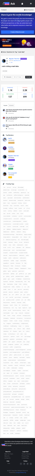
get (16, 273)
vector (28, 420)
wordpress (25, 430)
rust (4, 373)
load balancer (25, 305)
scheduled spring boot (8, 375)
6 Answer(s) (11, 121)
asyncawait (10, 197)
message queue (26, 315)
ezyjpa (17, 260)
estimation (18, 247)
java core (20, 289)
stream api (5, 402)
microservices (27, 318)
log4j (20, 307)
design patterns (6, 237)
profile (11, 347)
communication (27, 216)
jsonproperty (25, 297)
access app (13, 190)
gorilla (12, 276)
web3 (18, 425)
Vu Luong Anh (12, 173)
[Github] (24, 464)
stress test (12, 402)
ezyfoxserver (6, 260)
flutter (12, 265)
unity (21, 417)
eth (23, 247)
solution (28, 383)
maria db (21, 313)
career (20, 210)
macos (24, 310)
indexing (25, 284)
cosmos (9, 226)
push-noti (5, 354)
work (4, 433)
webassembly (6, 428)
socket (8, 383)
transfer (21, 415)
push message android (15, 352)
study (18, 404)
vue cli (26, 423)
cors (4, 226)
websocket (5, 430)
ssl (7, 399)
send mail (5, 378)
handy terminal (26, 279)
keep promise (6, 302)
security (22, 375)
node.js (27, 331)
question (5, 357)
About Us (7, 456)
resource (28, 365)
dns (19, 239)
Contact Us (7, 458)
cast (4, 213)
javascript (16, 292)
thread (17, 409)
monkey (10, 147)
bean (9, 203)
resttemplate (14, 368)
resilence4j (22, 365)
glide (29, 273)
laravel (11, 305)
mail (28, 310)
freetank (24, 265)
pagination (12, 339)
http (29, 281)
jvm (22, 299)
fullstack (17, 268)
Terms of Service (26, 454)
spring (9, 386)
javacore (11, 292)
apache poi (23, 192)
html (25, 281)
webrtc (23, 428)
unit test (16, 417)
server (18, 378)
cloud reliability (6, 216)
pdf (9, 341)
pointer (5, 344)
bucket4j (5, 208)
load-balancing (6, 307)
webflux (13, 428)
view (14, 423)
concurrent (16, 218)
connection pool (7, 221)
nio (23, 331)
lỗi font (4, 310)
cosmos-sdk (15, 226)
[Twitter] (27, 464)
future (29, 268)
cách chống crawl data (10, 66)
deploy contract (27, 234)
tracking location (7, 415)
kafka (29, 299)
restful (8, 368)
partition (5, 341)
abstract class (6, 190)
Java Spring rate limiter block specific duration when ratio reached (19, 110)
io (22, 286)
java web (5, 292)
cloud (21, 213)
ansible (10, 192)
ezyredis (12, 263)
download (10, 242)
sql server (27, 396)
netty (24, 328)
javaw (21, 292)
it (12, 289)
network (28, 328)
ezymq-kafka (23, 260)
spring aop (15, 386)
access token (21, 190)
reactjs (4, 360)
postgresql (10, 344)
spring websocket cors (18, 391)
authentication (26, 197)
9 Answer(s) (11, 113)
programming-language (8, 349)
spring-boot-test (6, 394)
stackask (17, 399)
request (16, 365)
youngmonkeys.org (21, 472)
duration (5, 245)
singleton (10, 381)
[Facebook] (21, 464)
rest (4, 368)
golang (7, 276)
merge (13, 315)
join (13, 294)
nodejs (4, 334)
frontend (11, 268)
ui (7, 417)
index (20, 284)
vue (23, 423)
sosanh (5, 386)
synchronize (24, 404)
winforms (19, 430)
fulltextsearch (23, 268)
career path (26, 210)
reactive (28, 357)
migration (5, 320)
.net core (9, 187)
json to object (18, 297)
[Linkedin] (31, 464)
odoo (21, 334)
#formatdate (20, 187)
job (9, 294)
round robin (25, 370)
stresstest (18, 402)
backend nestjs (12, 200)
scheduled (22, 373)
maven (8, 315)
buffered (11, 208)
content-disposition (17, 221)
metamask (12, 318)
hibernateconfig (19, 281)
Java (11, 62)
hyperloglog (10, 284)
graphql (27, 276)
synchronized (6, 407)
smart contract (24, 381)
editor (14, 245)
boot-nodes (16, 205)
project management (20, 349)
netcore (19, 328)
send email (28, 375)
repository (10, 365)
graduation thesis (19, 276)
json (7, 297)
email (26, 245)
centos (13, 213)
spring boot (22, 386)
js (3, 297)
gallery (4, 271)
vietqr (10, 423)
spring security (22, 388)
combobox (14, 216)
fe (22, 263)
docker (5, 242)
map (16, 313)
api (28, 192)
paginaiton (5, 339)
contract (25, 221)
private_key (26, 344)
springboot (20, 394)
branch (22, 205)
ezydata (5, 258)
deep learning (19, 234)
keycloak (19, 302)
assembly (27, 195)
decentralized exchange (8, 234)
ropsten (19, 370)
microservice (20, 318)
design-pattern (15, 237)
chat (18, 213)
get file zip (21, 273)
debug (24, 231)
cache (4, 210)
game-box (14, 271)
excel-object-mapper (21, 250)
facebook (18, 263)
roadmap (21, 368)
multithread (5, 326)
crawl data (4, 71)
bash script (27, 200)
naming (27, 326)
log (16, 307)
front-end (5, 268)
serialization (12, 378)
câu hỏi (8, 213)
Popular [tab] (5, 105)
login (30, 307)
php (24, 341)
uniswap (11, 417)
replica (4, 365)
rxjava (8, 373)
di (3, 239)
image (15, 284)
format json (17, 265)
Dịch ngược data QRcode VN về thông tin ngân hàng (18, 125)
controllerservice (7, 224)
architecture (9, 195)
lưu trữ (9, 310)
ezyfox (9, 258)
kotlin (24, 302)
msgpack (9, 323)
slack (18, 381)
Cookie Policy (25, 458)
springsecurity (6, 396)
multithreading (13, 326)
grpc (9, 279)
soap (4, 383)
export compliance (13, 255)
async (4, 197)
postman (17, 344)
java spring (26, 289)
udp (4, 417)
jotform (17, 294)
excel (13, 250)
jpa (21, 294)
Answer (28, 77)
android (5, 192)
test (30, 407)
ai (26, 190)
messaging (5, 318)
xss (8, 433)
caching (10, 210)
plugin (28, 341)
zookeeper (17, 433)
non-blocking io (11, 334)
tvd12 (10, 138)
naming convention (7, 328)
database (9, 229)
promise (29, 349)
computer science (7, 218)
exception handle (13, 252)
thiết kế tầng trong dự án (8, 409)
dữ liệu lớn (26, 242)
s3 (11, 373)
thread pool (23, 409)
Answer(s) (8, 77)
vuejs (4, 425)
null (18, 334)
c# (24, 208)
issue (9, 289)
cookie (26, 224)
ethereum (28, 247)
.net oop (14, 187)
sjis (15, 381)
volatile (18, 423)
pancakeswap (19, 339)
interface (18, 286)
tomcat (24, 412)
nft (10, 331)
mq (4, 323)
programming (17, 347)
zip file (11, 433)
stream (27, 399)
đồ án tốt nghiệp (24, 239)
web (15, 425)
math (4, 315)
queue (10, 357)
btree (27, 205)
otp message (27, 336)
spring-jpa (14, 394)
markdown (27, 313)
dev (21, 237)
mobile (11, 320)
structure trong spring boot (9, 404)
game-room (21, 271)
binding (20, 203)
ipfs (28, 286)
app (4, 195)
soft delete (22, 383)
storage (22, 399)
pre (21, 344)
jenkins (26, 292)
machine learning (17, 310)
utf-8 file (11, 420)
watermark (9, 425)
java (15, 289)
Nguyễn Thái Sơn (14, 58)
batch (4, 203)
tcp (27, 407)
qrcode (27, 354)
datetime (13, 231)
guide (13, 279)
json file (11, 297)
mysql (20, 326)
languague (5, 305)
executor (5, 255)
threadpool (12, 412)
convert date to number (18, 224)
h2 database (18, 279)
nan (15, 328)
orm (22, 336)
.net (4, 187)
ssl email (12, 399)
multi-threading (15, 323)
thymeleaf (18, 412)
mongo (20, 320)
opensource (6, 336)
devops (25, 237)
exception (5, 252)
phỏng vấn (19, 341)
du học (20, 242)
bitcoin (25, 203)
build (16, 208)
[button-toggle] (31, 3)
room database (6, 370)
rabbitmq (16, 357)
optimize (13, 336)
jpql (24, 294)
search (17, 375)
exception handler (23, 252)
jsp (4, 299)
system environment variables (18, 407)
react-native (22, 357)
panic (25, 339)
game (9, 271)
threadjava (5, 412)
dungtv (10, 164)
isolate (4, 289)
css (4, 229)
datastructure (6, 231)
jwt (25, 299)
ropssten (14, 370)
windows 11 (12, 430)
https (4, 284)
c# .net (28, 208)
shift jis (5, 381)
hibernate (11, 281)
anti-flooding (16, 192)
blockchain (5, 205)
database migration (16, 229)
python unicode (17, 354)
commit (20, 216)
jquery (28, 294)
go (4, 276)
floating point (6, 265)
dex (29, 237)
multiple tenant (24, 323)
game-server (6, 273)
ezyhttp (12, 260)
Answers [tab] (11, 105)
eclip (10, 245)
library (15, 305)
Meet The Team (9, 454)
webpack (18, 428)
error (13, 247)
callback (15, 210)
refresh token (23, 362)
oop (25, 334)
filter (26, 263)
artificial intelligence (18, 195)
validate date (23, 420)
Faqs (8, 463)
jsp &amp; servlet (10, 299)
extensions (21, 255)
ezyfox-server (23, 258)
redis (12, 362)
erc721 (9, 247)
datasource (25, 229)
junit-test (18, 299)
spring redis (14, 388)
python (10, 354)
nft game (15, 331)
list (19, 305)
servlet (22, 378)
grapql (4, 279)
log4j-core (24, 307)
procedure (5, 347)
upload (25, 417)
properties (5, 352)
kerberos (13, 302)
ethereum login (6, 250)
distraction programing (11, 239)
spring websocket (7, 391)
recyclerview (6, 362)
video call (5, 423)
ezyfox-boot (15, 258)
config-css (22, 218)
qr (23, 354)
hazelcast (5, 281)
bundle (20, 208)
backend (5, 200)
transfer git (26, 415)
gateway (12, 273)
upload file (5, 420)
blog (11, 205)
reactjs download (12, 360)
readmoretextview (21, 360)
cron (27, 226)
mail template (6, 313)
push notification (25, 352)
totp (28, 412)
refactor (16, 362)
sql (23, 396)
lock (13, 307)
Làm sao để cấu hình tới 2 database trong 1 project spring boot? (18, 118)
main (12, 313)
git (26, 273)
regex (29, 362)
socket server (15, 383)
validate (16, 420)
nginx (20, 331)
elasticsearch (20, 245)
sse (4, 399)
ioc (25, 286)
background (20, 200)
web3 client (24, 425)
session (27, 378)
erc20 (4, 247)
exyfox (27, 255)
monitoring (26, 320)
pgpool (13, 341)
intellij (13, 286)
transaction (15, 415)
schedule (16, 373)
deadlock (19, 231)
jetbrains (5, 294)
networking (5, 331)
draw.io (16, 242)
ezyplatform (6, 263)
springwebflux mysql (16, 396)
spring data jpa (6, 388)
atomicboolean (17, 197)
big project (14, 203)
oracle (17, 336)
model (15, 320)
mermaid (19, 315)
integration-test (6, 286)
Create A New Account (17, 32)
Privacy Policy (25, 456)
